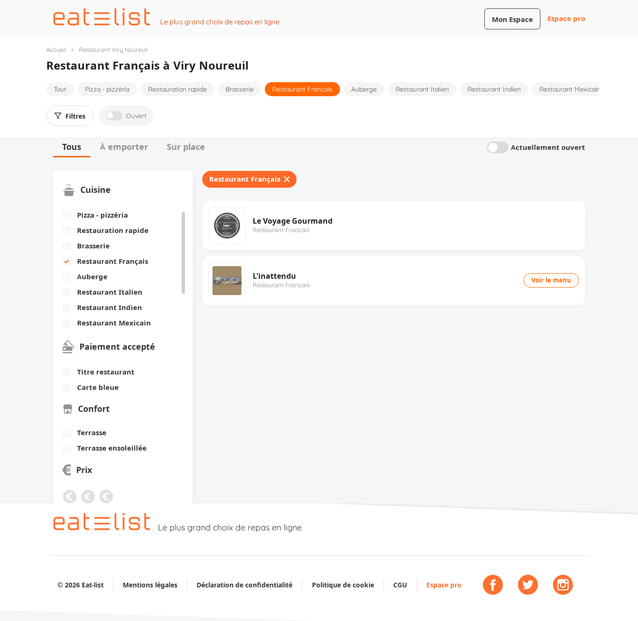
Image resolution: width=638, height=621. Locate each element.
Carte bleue (98, 387)
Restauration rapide (177, 89)
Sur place (186, 146)
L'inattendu (274, 276)
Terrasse (91, 433)
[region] (119, 269)
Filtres (75, 116)
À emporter (124, 146)
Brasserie (240, 89)
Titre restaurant (106, 372)
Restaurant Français (302, 89)
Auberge (364, 89)
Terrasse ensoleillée (112, 448)
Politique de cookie (343, 585)
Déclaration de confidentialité (244, 585)
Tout (60, 89)
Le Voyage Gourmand (293, 221)
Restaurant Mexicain (570, 89)
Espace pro (566, 18)
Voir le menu (551, 280)
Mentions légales (150, 585)
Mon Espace (512, 19)
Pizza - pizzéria (107, 89)
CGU (400, 585)
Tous (71, 146)
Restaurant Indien (494, 89)
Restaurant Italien (422, 89)
